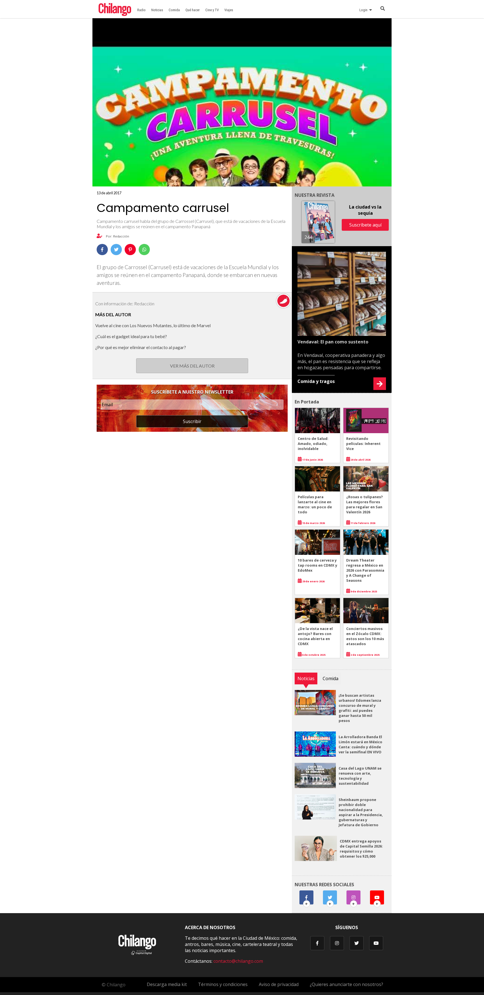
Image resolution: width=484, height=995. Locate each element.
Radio (141, 10)
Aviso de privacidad (279, 984)
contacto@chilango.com (238, 961)
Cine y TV (212, 10)
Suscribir (192, 421)
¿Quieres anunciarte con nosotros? (346, 984)
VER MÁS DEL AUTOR (192, 365)
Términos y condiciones (223, 984)
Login (364, 10)
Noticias (157, 10)
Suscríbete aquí (365, 225)
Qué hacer (192, 10)
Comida (174, 10)
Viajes (228, 10)
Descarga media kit (167, 984)
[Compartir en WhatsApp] (144, 249)
